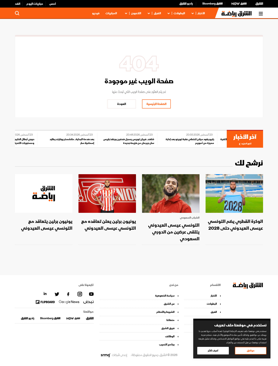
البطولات (179, 13)
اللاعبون (136, 13)
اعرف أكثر (213, 350)
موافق (251, 350)
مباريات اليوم (34, 4)
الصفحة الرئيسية (156, 103)
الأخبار (201, 13)
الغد (17, 4)
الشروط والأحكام (165, 312)
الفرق (157, 13)
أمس (52, 4)
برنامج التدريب (167, 344)
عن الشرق (169, 304)
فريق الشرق (168, 328)
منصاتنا (170, 320)
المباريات (111, 13)
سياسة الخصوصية (165, 295)
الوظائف (170, 336)
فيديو (95, 13)
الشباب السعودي (190, 218)
